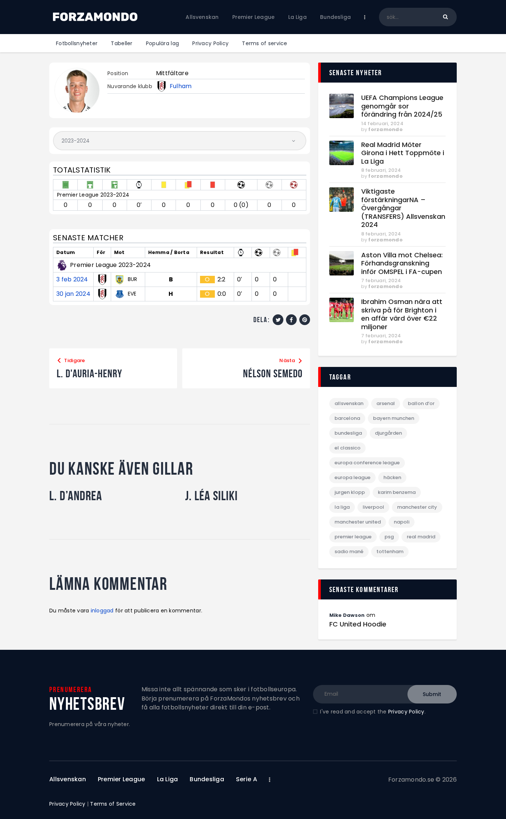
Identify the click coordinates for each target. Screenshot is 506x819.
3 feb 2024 (72, 279)
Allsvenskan (348, 403)
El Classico (347, 447)
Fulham (181, 86)
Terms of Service (113, 804)
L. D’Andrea (75, 495)
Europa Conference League (367, 462)
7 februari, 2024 (381, 280)
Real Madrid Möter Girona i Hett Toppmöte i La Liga (402, 153)
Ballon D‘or (421, 403)
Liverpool (373, 507)
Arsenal (385, 403)
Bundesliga (348, 433)
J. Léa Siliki (211, 495)
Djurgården (388, 433)
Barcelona (347, 418)
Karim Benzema (397, 492)
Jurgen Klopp (349, 492)
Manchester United (357, 521)
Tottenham (389, 551)
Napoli (401, 521)
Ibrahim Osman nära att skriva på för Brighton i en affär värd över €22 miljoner (401, 314)
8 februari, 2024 (381, 170)
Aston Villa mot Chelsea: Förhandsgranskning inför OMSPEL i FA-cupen (402, 263)
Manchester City (417, 507)
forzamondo (385, 129)
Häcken (392, 477)
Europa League (352, 477)
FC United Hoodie (357, 624)
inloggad (102, 610)
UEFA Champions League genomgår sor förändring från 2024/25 (402, 106)
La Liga (342, 507)
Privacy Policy (406, 711)
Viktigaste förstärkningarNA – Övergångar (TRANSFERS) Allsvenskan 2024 (403, 208)
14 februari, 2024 (382, 123)
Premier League (353, 536)
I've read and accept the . (372, 711)
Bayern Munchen (393, 418)
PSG (389, 536)
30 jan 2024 (73, 294)
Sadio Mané (348, 551)
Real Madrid (421, 536)
